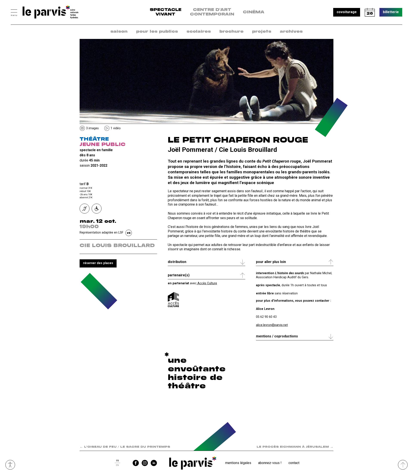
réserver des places (98, 263)
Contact (293, 463)
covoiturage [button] (347, 12)
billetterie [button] (391, 12)
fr (117, 460)
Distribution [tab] (177, 262)
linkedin (154, 463)
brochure (231, 31)
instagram (145, 463)
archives (291, 31)
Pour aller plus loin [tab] (271, 262)
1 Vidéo (116, 128)
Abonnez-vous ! (270, 463)
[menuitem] (119, 31)
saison (119, 31)
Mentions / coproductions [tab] (277, 336)
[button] (14, 12)
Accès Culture (207, 283)
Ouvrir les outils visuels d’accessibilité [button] (10, 465)
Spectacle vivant (165, 12)
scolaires (198, 31)
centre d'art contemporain (212, 12)
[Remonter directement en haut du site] (403, 465)
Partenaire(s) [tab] (179, 275)
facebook (136, 463)
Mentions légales (238, 463)
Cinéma (253, 12)
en (117, 465)
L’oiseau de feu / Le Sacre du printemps (125, 447)
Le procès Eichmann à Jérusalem (295, 447)
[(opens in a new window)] (173, 299)
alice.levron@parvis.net (272, 325)
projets (261, 31)
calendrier (369, 12)
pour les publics (157, 31)
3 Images (92, 128)
